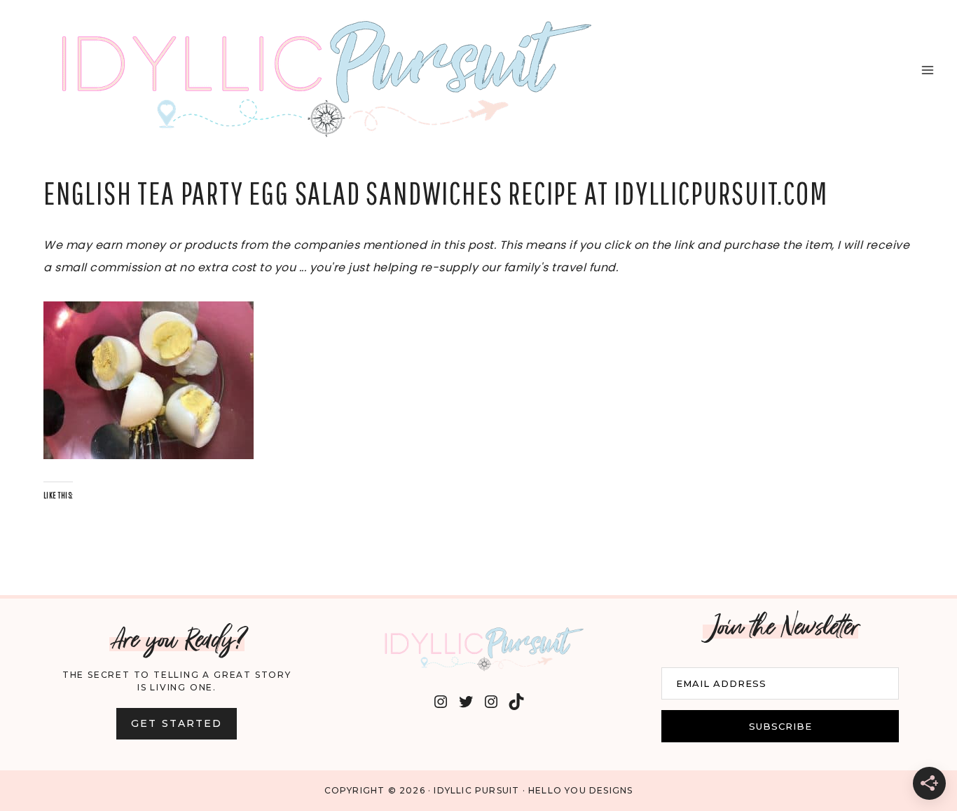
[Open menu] (927, 70)
